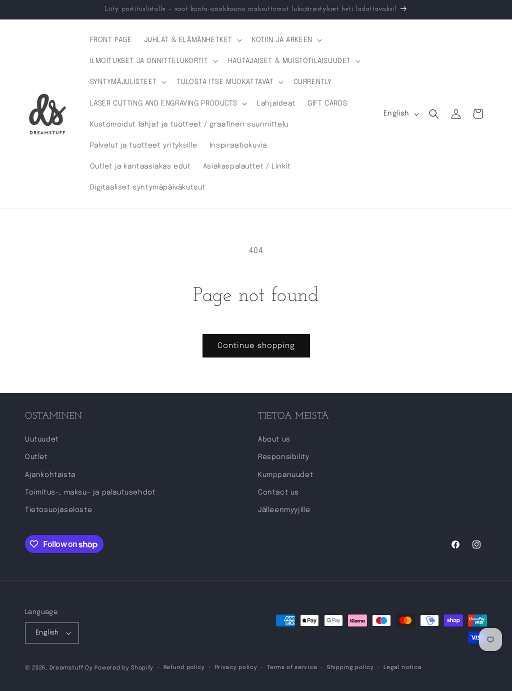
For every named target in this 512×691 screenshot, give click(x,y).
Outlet (36, 457)
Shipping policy (350, 667)
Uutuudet (42, 439)
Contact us (278, 492)
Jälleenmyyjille (284, 510)
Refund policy (184, 667)
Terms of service (292, 667)
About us (274, 439)
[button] (192, 40)
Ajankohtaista (50, 475)
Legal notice (403, 667)
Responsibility (283, 457)
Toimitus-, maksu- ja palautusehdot (90, 492)
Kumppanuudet (285, 475)
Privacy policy (236, 667)
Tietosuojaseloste (58, 510)
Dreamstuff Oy (71, 668)
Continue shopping (256, 346)
